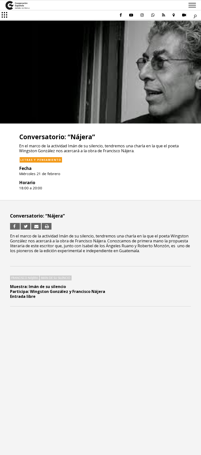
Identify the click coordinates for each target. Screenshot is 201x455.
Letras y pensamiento (40, 160)
